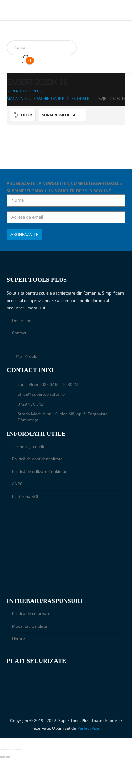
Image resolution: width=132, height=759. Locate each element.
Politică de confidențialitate (37, 458)
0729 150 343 (30, 404)
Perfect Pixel (89, 728)
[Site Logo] (30, 31)
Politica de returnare (31, 613)
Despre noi (22, 320)
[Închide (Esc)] (19, 749)
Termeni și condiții (29, 446)
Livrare (18, 638)
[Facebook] (11, 13)
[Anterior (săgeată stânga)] (2, 757)
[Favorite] (12, 59)
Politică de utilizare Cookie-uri (40, 471)
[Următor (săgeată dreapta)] (8, 757)
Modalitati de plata (29, 626)
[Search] (84, 48)
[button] (23, 115)
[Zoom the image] (66, 518)
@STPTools (26, 356)
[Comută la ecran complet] (8, 749)
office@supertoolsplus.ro (41, 394)
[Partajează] (14, 749)
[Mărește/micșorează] (2, 749)
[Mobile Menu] (12, 32)
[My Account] (104, 47)
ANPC (17, 483)
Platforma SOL (25, 496)
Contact (19, 332)
